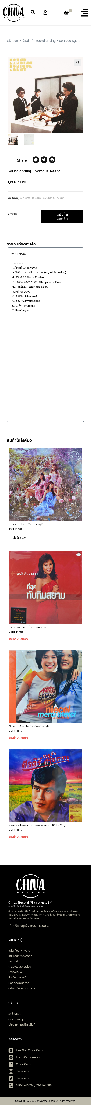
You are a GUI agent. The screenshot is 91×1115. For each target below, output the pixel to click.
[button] (84, 12)
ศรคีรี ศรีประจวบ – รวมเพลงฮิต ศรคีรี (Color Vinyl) (38, 825)
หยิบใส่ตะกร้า (62, 216)
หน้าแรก (12, 41)
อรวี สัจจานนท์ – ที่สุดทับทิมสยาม (27, 627)
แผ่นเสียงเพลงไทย (54, 198)
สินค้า (26, 41)
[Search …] (32, 13)
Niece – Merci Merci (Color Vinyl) (29, 726)
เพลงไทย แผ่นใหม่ (31, 198)
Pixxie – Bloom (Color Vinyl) (26, 524)
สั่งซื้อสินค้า (20, 538)
